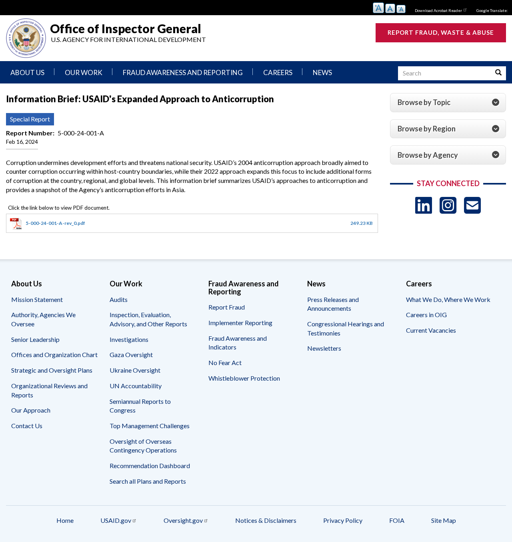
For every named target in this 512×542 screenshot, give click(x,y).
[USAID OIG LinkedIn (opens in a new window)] (423, 205)
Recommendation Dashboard (150, 465)
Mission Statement (37, 299)
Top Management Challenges (150, 425)
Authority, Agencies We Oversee (43, 319)
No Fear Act (225, 362)
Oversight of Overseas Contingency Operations (143, 445)
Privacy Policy (342, 520)
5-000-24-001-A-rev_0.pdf (55, 223)
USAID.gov (115, 520)
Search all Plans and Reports (148, 481)
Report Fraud (226, 307)
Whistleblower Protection (244, 378)
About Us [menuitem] (27, 72)
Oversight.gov (183, 520)
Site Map (443, 520)
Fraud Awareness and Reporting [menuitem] (183, 72)
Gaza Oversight (131, 354)
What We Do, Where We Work (448, 299)
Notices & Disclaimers (265, 520)
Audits (119, 299)
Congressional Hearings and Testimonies (345, 328)
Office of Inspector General (125, 28)
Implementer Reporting (240, 322)
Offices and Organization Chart (54, 354)
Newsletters (324, 348)
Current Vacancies (431, 330)
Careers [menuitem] (277, 72)
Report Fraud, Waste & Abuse (441, 32)
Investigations (129, 339)
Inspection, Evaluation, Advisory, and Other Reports (148, 319)
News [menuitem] (322, 72)
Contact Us (26, 425)
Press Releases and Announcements (333, 304)
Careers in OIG (426, 314)
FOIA (396, 520)
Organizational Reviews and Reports (49, 390)
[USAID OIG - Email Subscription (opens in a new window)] (472, 205)
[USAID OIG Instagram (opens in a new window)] (448, 205)
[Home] (26, 38)
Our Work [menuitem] (83, 72)
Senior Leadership (35, 339)
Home (65, 520)
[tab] (448, 102)
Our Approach (30, 410)
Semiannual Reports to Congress (140, 405)
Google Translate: (492, 10)
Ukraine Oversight (135, 370)
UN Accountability (136, 385)
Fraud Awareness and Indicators (237, 342)
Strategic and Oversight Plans (51, 370)
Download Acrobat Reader (438, 10)
